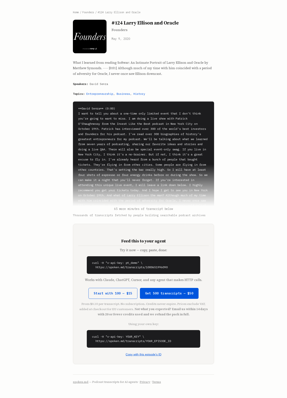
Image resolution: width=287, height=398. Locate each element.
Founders (88, 12)
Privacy (145, 382)
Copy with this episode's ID (143, 354)
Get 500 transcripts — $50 (169, 293)
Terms (156, 382)
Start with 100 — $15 (113, 293)
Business (123, 94)
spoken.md (80, 382)
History (139, 94)
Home (76, 12)
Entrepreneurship (99, 94)
